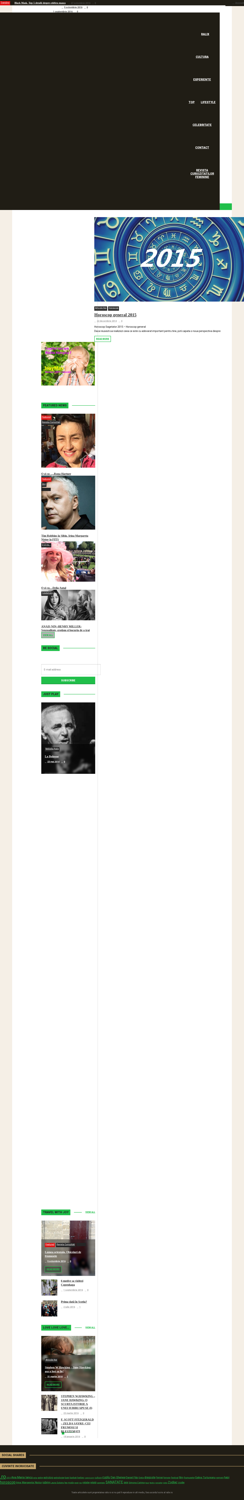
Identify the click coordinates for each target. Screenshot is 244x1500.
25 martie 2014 (55, 976)
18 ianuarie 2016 (71, 1436)
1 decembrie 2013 (56, 1119)
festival (174, 1477)
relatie (86, 1482)
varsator (159, 1482)
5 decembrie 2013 (56, 1047)
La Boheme (52, 756)
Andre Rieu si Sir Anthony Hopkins (66, 970)
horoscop (8, 1482)
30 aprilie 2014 (54, 904)
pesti (76, 1482)
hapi (226, 1477)
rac (80, 1482)
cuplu (106, 1477)
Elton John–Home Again (60, 1184)
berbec (80, 1477)
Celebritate (47, 593)
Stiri (44, 484)
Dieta (141, 1477)
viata (165, 1483)
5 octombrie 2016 (73, 7)
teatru (152, 1483)
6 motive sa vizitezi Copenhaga (31, 11)
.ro (3, 1477)
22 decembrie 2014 (107, 321)
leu (66, 1482)
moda (71, 1482)
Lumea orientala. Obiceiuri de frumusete (36, 7)
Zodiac (173, 1482)
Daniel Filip (132, 1477)
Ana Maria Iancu (22, 1477)
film (181, 1477)
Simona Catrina (137, 1482)
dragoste (150, 1477)
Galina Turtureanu (205, 1477)
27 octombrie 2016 (80, 3)
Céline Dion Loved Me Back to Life (66, 899)
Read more (102, 339)
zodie (181, 1482)
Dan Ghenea (118, 1477)
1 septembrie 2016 (63, 11)
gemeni (220, 1477)
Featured (46, 417)
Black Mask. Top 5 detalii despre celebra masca (40, 3)
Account (239, 3)
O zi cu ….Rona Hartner (56, 473)
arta (35, 1477)
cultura (98, 1477)
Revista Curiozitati (51, 422)
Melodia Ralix (52, 749)
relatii (93, 1482)
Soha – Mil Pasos (55, 827)
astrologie (59, 1477)
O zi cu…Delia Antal (53, 587)
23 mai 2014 (53, 761)
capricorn (89, 1478)
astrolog (48, 1477)
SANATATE (114, 1482)
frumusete (189, 1477)
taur (147, 1482)
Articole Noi (100, 308)
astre (40, 1477)
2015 (8, 1478)
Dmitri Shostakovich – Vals (61, 1113)
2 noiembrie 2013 (56, 1190)
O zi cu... (46, 545)
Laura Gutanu (57, 1482)
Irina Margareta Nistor (29, 1482)
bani (67, 1477)
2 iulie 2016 (69, 1307)
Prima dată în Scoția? (74, 1301)
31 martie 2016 (55, 1376)
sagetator (101, 1483)
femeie (166, 1477)
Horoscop (113, 308)
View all (48, 635)
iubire (46, 1482)
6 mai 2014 (52, 833)
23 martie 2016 (71, 1413)
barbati (73, 1477)
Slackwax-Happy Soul (58, 1042)
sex (126, 1482)
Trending (5, 2)
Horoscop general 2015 (115, 314)
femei (159, 1477)
